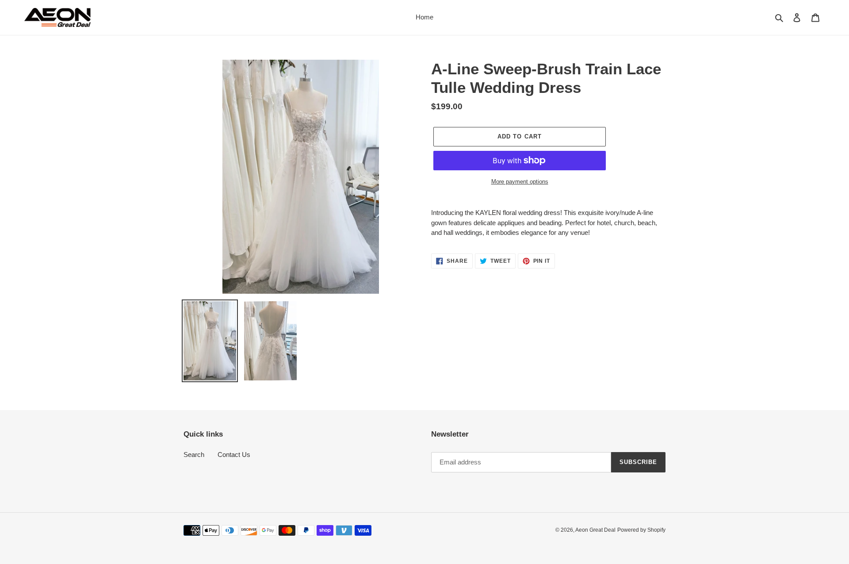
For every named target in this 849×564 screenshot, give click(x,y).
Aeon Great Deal (595, 530)
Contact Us (234, 454)
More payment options (519, 181)
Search (194, 454)
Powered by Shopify (641, 530)
